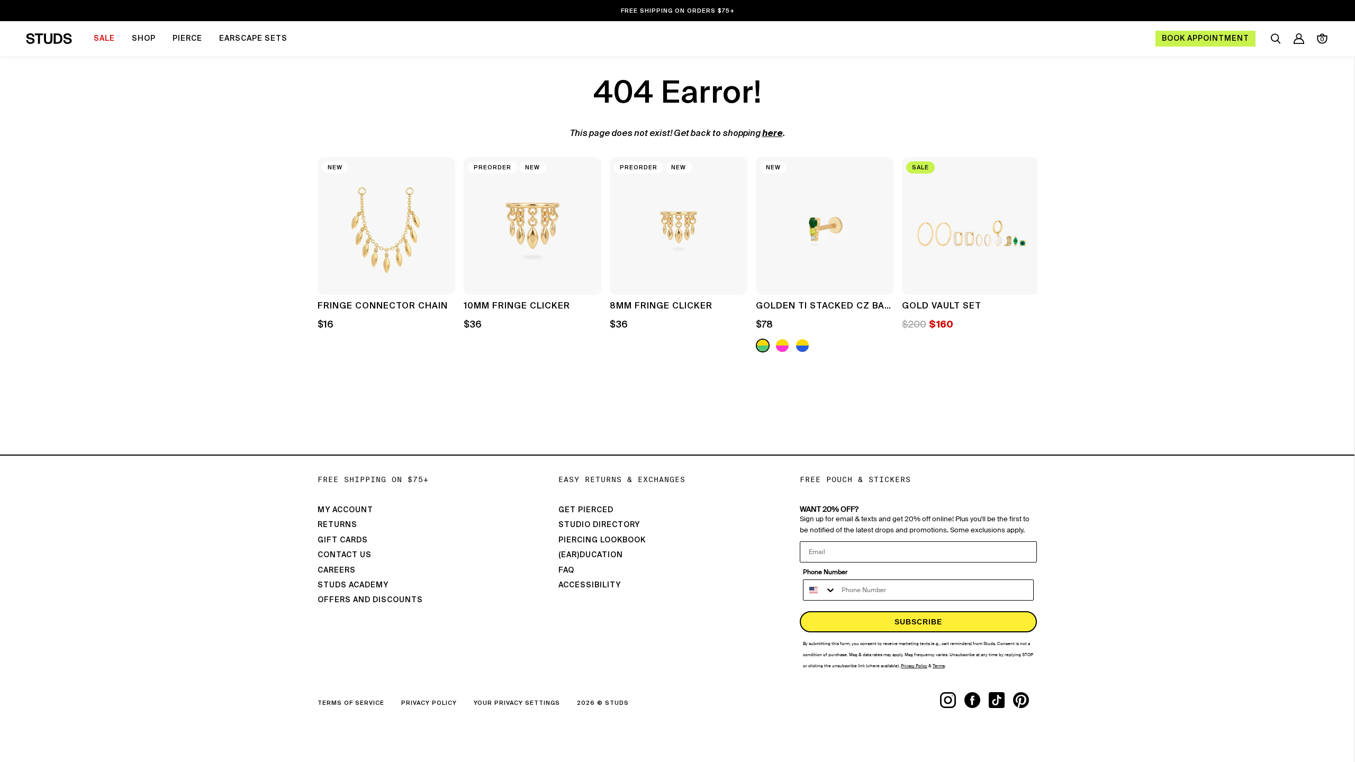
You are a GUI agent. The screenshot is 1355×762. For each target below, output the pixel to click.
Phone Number (825, 572)
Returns (337, 525)
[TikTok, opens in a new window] (1001, 700)
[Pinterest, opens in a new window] (1025, 700)
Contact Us (345, 555)
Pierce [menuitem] (187, 38)
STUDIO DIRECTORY (599, 525)
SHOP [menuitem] (144, 38)
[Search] (1275, 39)
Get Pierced (585, 510)
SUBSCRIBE (918, 622)
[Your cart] (1322, 39)
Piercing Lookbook (602, 540)
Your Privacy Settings (517, 703)
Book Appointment (1205, 38)
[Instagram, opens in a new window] (952, 700)
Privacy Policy (429, 703)
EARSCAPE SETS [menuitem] (253, 38)
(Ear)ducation (590, 555)
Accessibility (589, 585)
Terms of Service (351, 703)
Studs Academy (353, 585)
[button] (1021, 256)
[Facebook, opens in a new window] (976, 700)
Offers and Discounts (370, 600)
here (772, 134)
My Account (345, 510)
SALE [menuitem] (104, 38)
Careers (337, 570)
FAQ (566, 570)
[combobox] (819, 590)
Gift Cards (343, 540)
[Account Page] (1299, 39)
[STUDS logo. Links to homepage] (49, 38)
